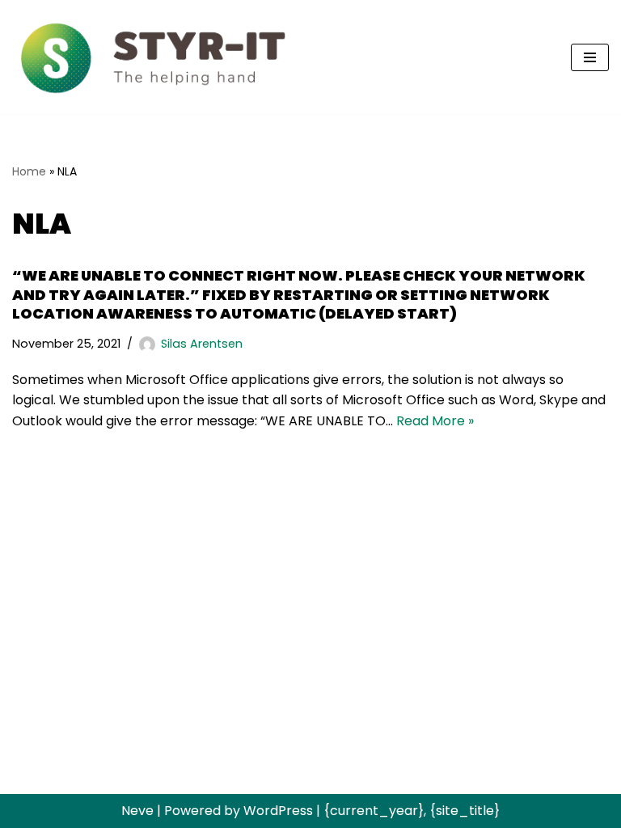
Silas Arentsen (202, 344)
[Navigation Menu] (590, 57)
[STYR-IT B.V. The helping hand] (153, 57)
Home (29, 171)
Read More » (435, 421)
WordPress (278, 810)
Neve (137, 810)
